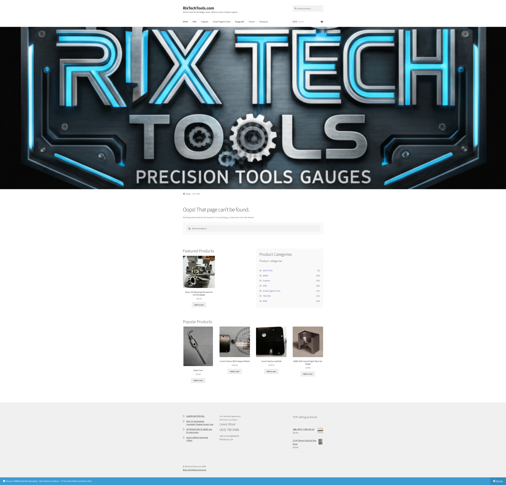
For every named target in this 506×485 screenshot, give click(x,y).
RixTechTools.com (198, 8)
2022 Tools (268, 270)
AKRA (185, 21)
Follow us (263, 21)
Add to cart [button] (199, 305)
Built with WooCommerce (194, 470)
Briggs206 (239, 21)
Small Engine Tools (221, 21)
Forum (252, 21)
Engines (204, 21)
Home (188, 194)
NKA (194, 21)
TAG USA (267, 296)
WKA (265, 301)
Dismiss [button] (499, 481)
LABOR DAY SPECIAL (195, 416)
